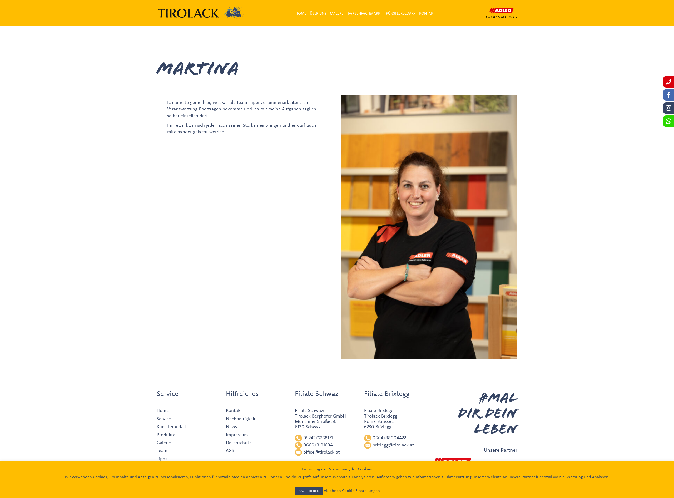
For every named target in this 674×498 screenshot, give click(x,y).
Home (163, 410)
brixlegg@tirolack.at (393, 445)
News (231, 426)
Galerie (164, 442)
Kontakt (234, 410)
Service (164, 418)
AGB (230, 450)
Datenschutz (238, 442)
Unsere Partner (500, 450)
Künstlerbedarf (172, 426)
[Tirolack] (188, 13)
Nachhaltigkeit (241, 418)
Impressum (237, 434)
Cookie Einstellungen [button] (361, 490)
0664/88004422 (389, 437)
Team (162, 450)
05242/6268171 (318, 437)
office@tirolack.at (321, 452)
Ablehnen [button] (332, 490)
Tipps (162, 458)
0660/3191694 (318, 445)
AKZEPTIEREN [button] (309, 491)
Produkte (166, 434)
